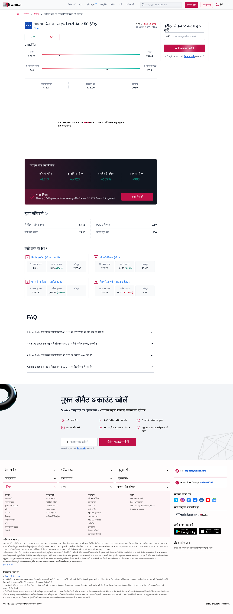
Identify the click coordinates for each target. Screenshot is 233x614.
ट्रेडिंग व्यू (91, 527)
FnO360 (91, 505)
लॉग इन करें (207, 5)
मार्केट (113, 4)
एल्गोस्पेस (91, 523)
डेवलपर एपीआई (93, 530)
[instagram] (182, 500)
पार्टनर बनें (130, 4)
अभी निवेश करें (137, 196)
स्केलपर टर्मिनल (93, 498)
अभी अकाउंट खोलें (184, 48)
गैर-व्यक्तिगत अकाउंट (137, 509)
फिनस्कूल (8, 516)
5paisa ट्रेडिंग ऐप (94, 512)
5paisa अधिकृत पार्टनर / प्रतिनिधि (142, 505)
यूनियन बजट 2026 (11, 527)
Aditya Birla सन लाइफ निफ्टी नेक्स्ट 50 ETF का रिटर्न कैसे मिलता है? (60, 366)
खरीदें (33, 37)
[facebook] (195, 500)
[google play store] (185, 532)
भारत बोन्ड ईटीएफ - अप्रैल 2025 (46, 281)
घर (18, 14)
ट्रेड (81, 4)
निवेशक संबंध (9, 502)
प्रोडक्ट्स (91, 4)
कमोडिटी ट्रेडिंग (51, 505)
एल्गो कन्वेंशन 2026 (11, 505)
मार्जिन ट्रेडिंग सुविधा (53, 516)
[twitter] (188, 500)
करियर (7, 509)
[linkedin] (201, 500)
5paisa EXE (93, 516)
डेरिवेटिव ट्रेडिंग (51, 502)
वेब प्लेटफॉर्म (92, 502)
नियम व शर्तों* (189, 56)
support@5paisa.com (195, 470)
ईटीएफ (36, 14)
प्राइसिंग (103, 4)
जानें (120, 4)
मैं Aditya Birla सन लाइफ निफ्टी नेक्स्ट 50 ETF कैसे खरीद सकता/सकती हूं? (63, 343)
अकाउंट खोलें (191, 5)
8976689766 (206, 482)
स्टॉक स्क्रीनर (51, 512)
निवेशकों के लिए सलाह (12, 576)
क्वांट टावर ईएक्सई (94, 534)
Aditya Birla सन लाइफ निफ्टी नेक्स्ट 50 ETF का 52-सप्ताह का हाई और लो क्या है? (65, 332)
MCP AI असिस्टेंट (94, 520)
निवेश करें (71, 4)
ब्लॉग (6, 523)
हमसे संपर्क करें (8, 564)
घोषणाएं (7, 530)
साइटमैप (7, 512)
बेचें (51, 37)
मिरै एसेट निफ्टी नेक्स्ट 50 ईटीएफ (115, 281)
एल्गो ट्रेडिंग (92, 509)
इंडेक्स (36, 28)
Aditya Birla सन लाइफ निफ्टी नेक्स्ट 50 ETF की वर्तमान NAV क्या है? (60, 355)
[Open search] (143, 5)
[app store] (210, 532)
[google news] (214, 500)
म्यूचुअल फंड (50, 509)
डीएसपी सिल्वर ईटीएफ (110, 257)
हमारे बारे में (8, 498)
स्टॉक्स (26, 14)
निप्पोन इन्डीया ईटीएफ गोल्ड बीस (46, 257)
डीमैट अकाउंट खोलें (118, 442)
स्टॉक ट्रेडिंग (50, 498)
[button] (221, 5)
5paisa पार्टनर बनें (136, 502)
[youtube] (207, 500)
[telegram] (176, 500)
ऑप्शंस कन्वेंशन (10, 520)
